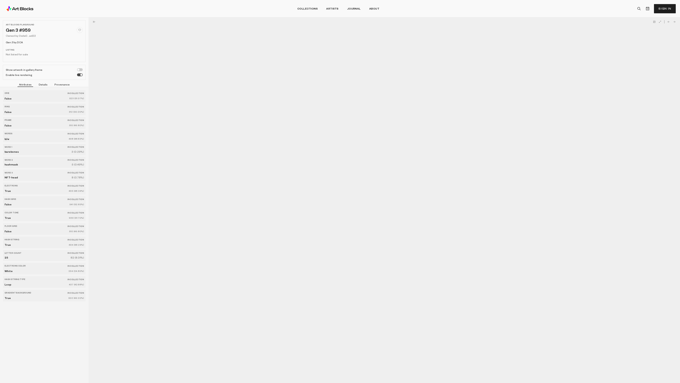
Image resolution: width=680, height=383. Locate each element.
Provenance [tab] (62, 84)
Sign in (664, 8)
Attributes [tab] (25, 84)
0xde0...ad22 (27, 35)
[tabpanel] (44, 235)
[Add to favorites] (80, 30)
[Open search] (639, 9)
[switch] (80, 69)
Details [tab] (43, 84)
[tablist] (44, 85)
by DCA (14, 42)
